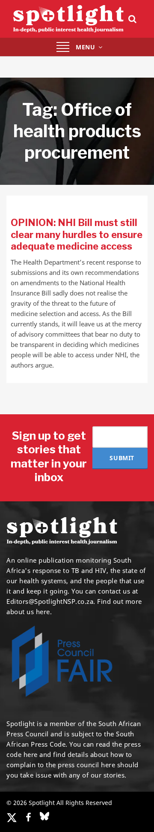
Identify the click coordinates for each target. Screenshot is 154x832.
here (31, 754)
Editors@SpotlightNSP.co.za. (50, 601)
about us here (28, 611)
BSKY (44, 816)
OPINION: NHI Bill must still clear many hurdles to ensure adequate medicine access (76, 234)
